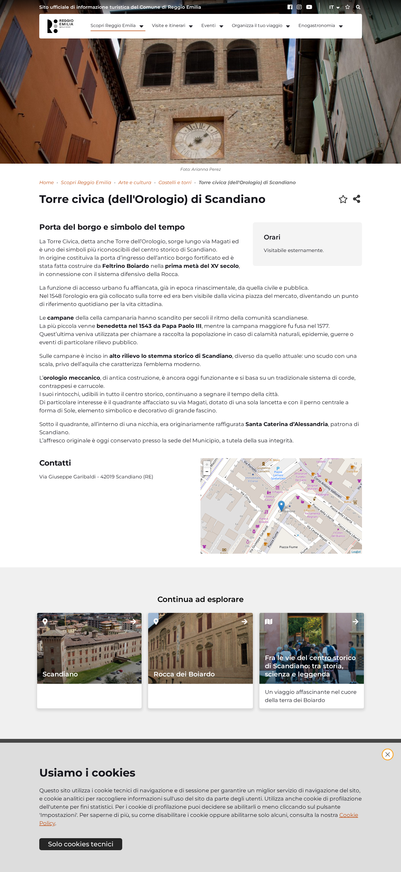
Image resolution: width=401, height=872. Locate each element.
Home (46, 182)
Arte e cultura (134, 182)
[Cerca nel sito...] (358, 7)
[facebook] (290, 7)
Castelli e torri (174, 182)
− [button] (206, 471)
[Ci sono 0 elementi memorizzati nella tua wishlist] (347, 7)
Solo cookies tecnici (80, 844)
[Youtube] (309, 7)
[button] (334, 7)
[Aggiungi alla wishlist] (343, 199)
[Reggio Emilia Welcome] (63, 26)
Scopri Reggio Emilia (86, 182)
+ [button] (206, 464)
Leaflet (356, 551)
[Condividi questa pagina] (356, 199)
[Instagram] (300, 7)
